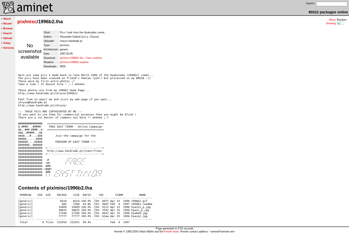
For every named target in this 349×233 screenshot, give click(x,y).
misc (31, 21)
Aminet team (171, 231)
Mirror (332, 19)
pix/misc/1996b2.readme (74, 62)
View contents (94, 57)
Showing (331, 23)
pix (20, 21)
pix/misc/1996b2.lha (71, 57)
